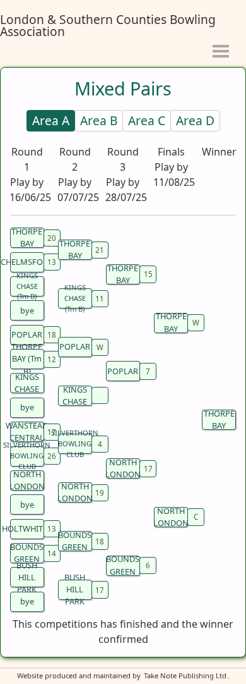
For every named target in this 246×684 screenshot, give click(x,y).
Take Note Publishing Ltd (185, 675)
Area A (50, 120)
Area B (98, 120)
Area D (195, 120)
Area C (146, 120)
